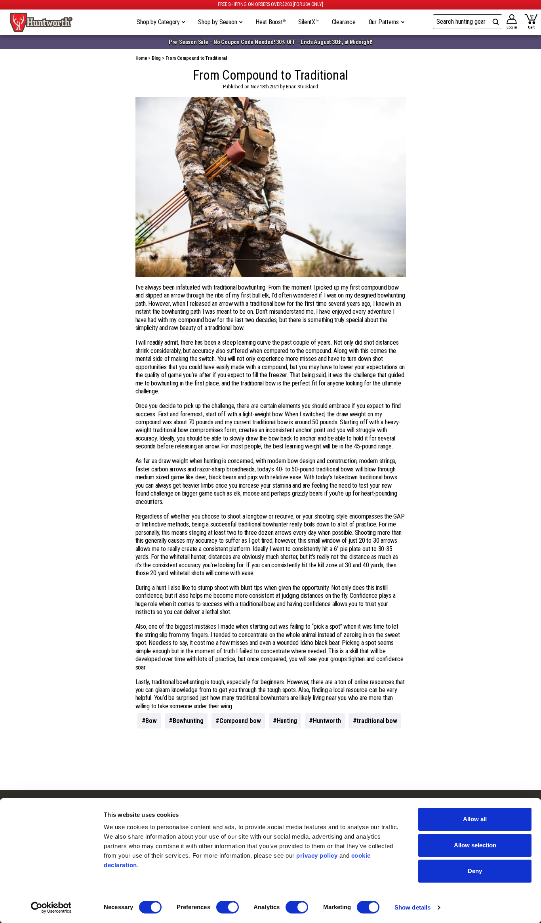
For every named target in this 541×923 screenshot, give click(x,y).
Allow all (475, 819)
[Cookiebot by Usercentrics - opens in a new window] (51, 907)
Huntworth (327, 721)
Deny (475, 871)
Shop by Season (218, 22)
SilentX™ (308, 22)
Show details (412, 907)
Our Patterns (384, 22)
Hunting (287, 721)
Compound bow (240, 721)
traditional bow (376, 721)
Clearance (344, 22)
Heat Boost (270, 22)
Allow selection (475, 845)
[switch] (227, 907)
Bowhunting (188, 721)
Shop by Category (159, 22)
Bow (150, 721)
